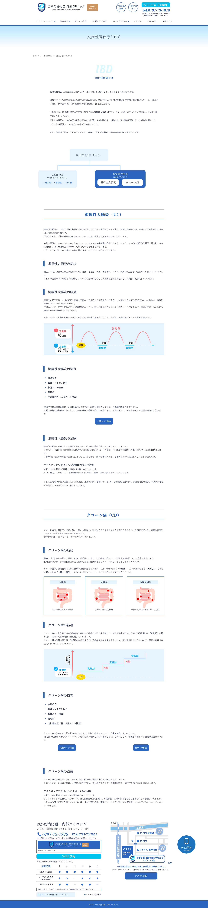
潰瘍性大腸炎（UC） (103, 112)
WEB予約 (186, 848)
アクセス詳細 (141, 875)
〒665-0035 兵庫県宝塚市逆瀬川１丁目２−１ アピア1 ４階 (62, 828)
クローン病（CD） (123, 112)
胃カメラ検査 (141, 747)
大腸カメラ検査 (104, 421)
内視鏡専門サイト (92, 7)
